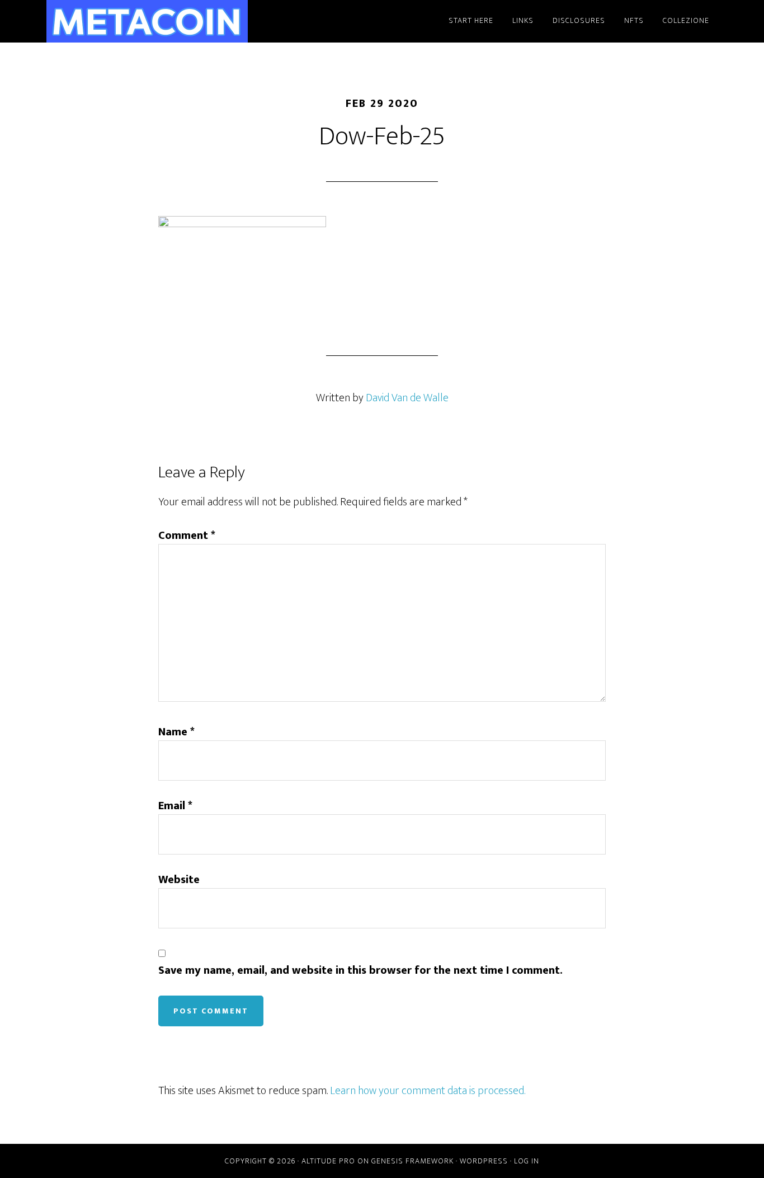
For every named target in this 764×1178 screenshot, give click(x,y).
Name (176, 732)
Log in (526, 1160)
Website (179, 879)
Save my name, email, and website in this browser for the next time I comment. (360, 970)
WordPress (484, 1160)
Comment (186, 535)
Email (175, 805)
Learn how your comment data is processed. (427, 1090)
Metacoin (147, 21)
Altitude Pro (328, 1160)
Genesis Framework (412, 1160)
